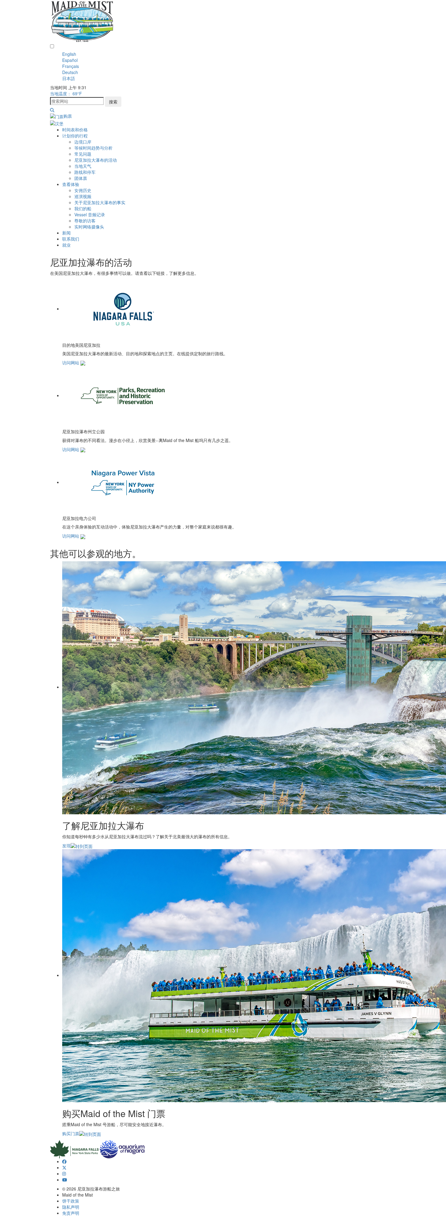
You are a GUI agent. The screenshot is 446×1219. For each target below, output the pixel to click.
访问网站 (71, 363)
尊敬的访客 (85, 221)
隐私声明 (70, 1207)
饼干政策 (70, 1201)
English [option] (69, 54)
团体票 (80, 178)
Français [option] (70, 66)
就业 (66, 245)
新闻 (66, 233)
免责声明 (70, 1213)
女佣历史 (82, 190)
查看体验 (70, 184)
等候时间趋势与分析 (93, 148)
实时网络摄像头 (89, 227)
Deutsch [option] (70, 72)
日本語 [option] (68, 78)
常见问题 (82, 154)
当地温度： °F (66, 93)
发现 (66, 845)
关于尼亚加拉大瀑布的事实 (99, 202)
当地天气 (82, 166)
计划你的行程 (75, 136)
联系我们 (70, 239)
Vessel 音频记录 (89, 214)
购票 (67, 116)
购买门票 (70, 1133)
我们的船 (82, 208)
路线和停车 (85, 172)
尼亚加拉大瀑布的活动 (95, 160)
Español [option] (70, 60)
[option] (229, 54)
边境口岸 (82, 142)
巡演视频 (82, 196)
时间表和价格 (75, 130)
